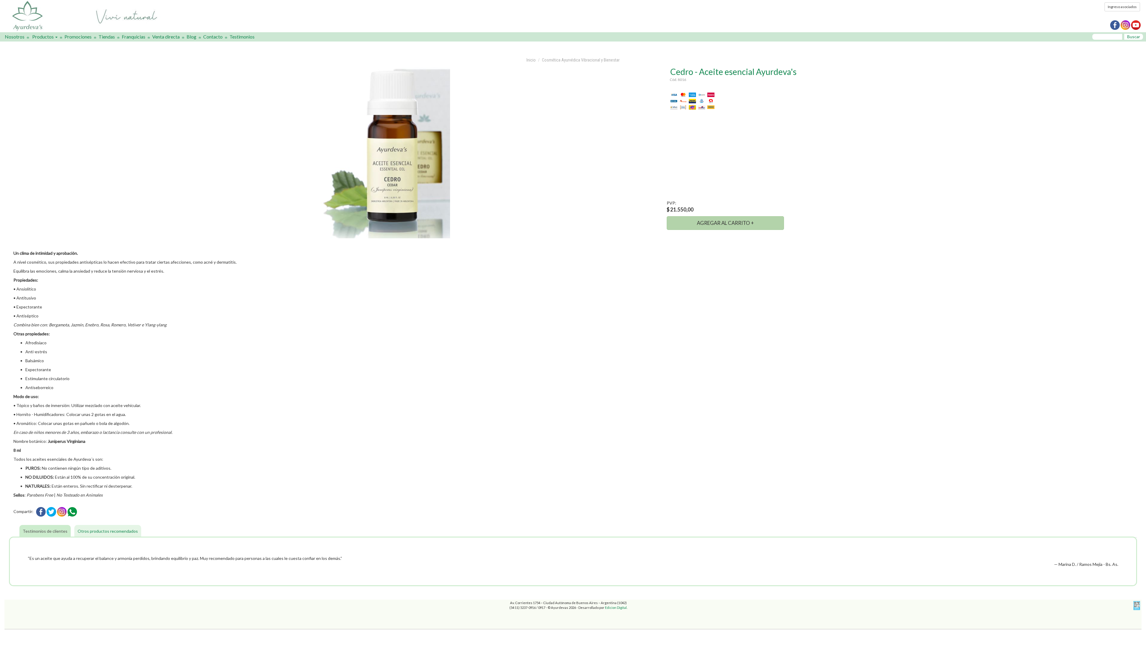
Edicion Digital (616, 607)
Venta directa (166, 36)
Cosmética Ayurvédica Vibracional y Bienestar (581, 60)
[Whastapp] (72, 511)
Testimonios (242, 36)
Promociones (78, 36)
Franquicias (133, 36)
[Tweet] (51, 511)
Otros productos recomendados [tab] (108, 531)
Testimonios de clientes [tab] (45, 531)
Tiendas (106, 36)
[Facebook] (41, 511)
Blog (191, 36)
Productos (43, 36)
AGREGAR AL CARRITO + (725, 223)
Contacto (213, 36)
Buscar (1133, 36)
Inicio (531, 60)
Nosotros (14, 36)
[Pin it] (62, 511)
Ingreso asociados (1122, 6)
